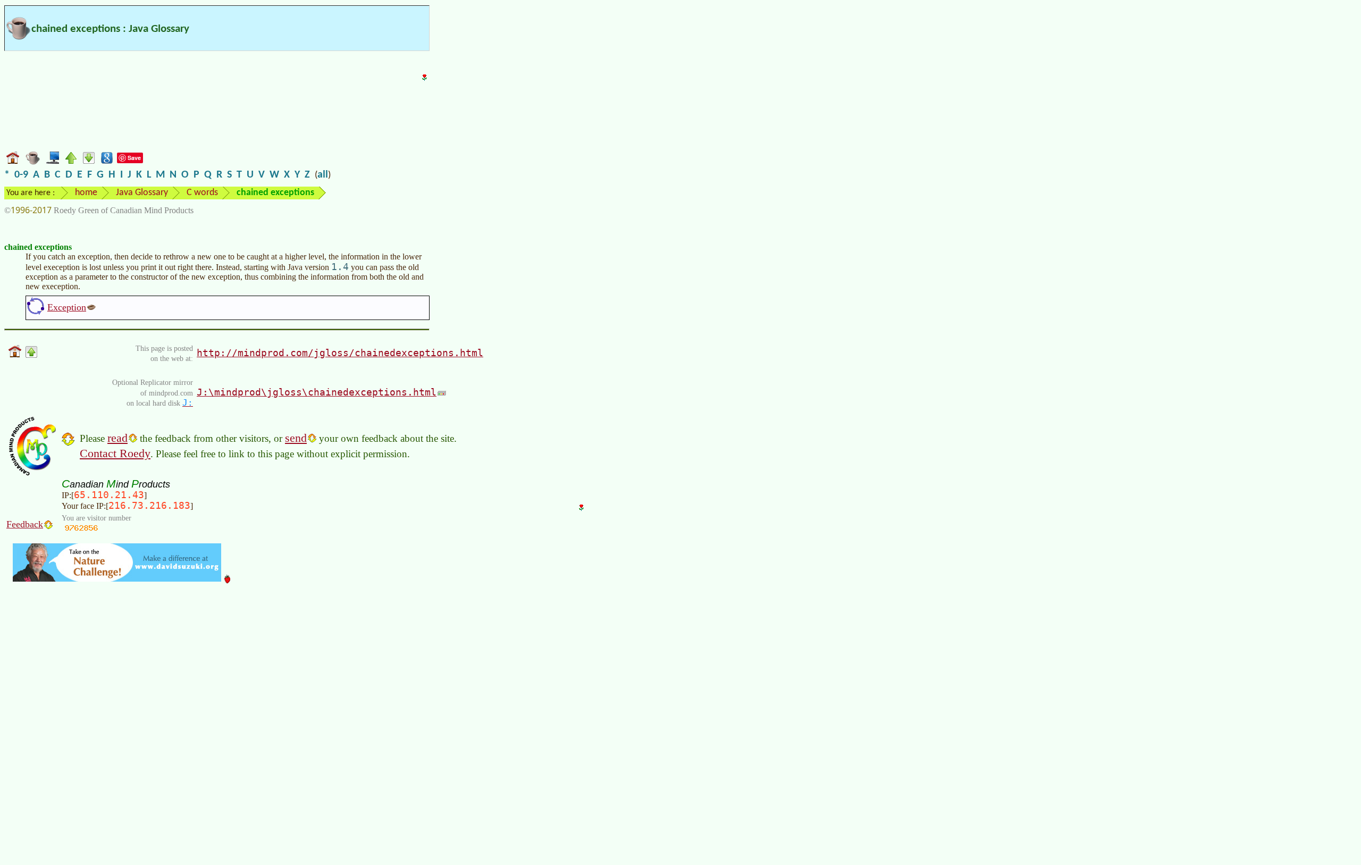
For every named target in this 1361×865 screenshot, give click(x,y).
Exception (66, 307)
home (86, 193)
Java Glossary (142, 193)
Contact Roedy (115, 453)
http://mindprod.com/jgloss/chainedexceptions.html (340, 352)
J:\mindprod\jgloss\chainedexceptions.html (316, 392)
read (117, 437)
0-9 (21, 175)
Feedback (24, 524)
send (296, 437)
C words (202, 193)
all (322, 175)
